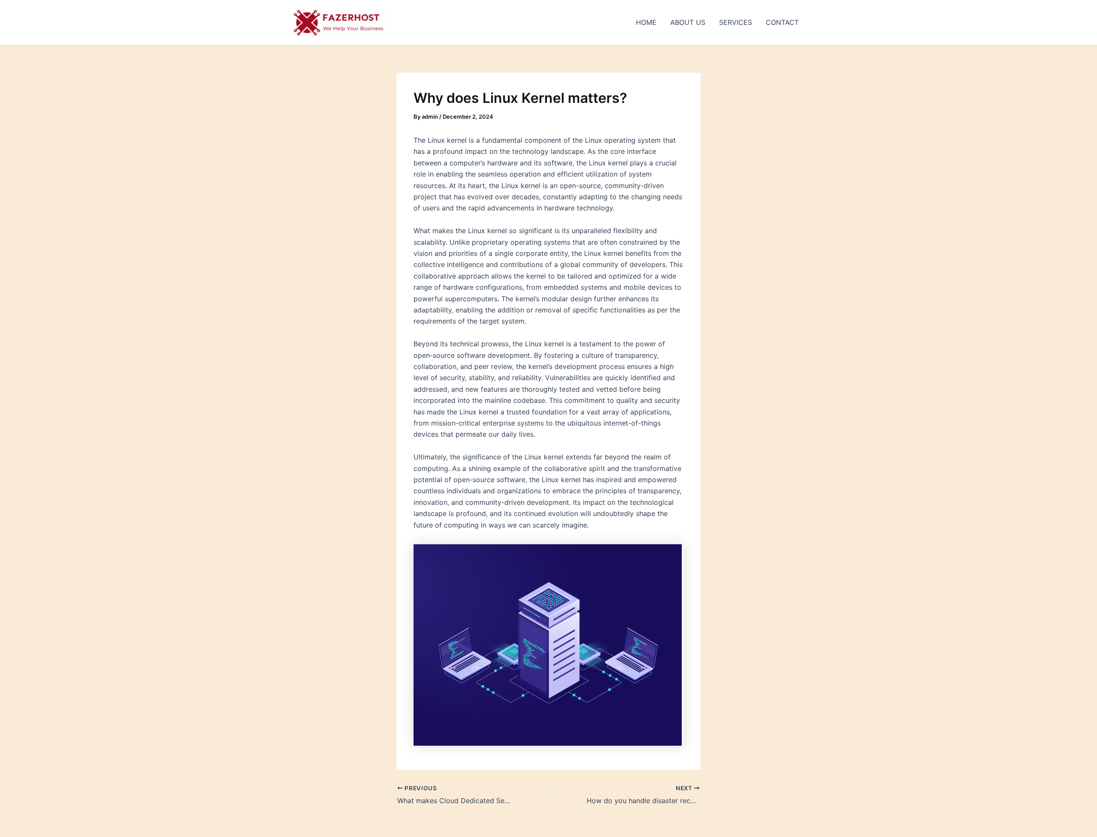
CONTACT (782, 22)
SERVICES (735, 22)
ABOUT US (687, 22)
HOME (646, 22)
